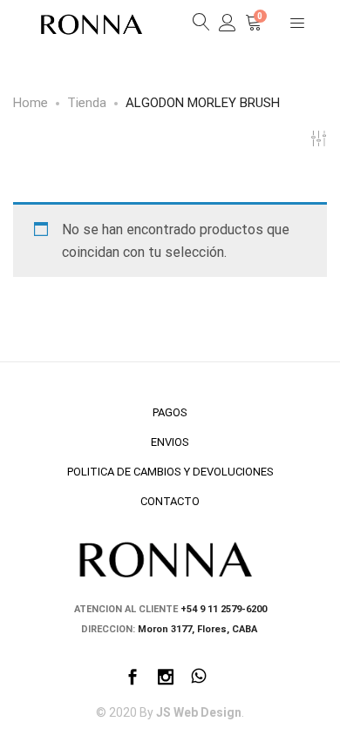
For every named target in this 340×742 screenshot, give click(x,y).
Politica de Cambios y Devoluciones (170, 471)
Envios (170, 442)
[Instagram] (165, 678)
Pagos (170, 412)
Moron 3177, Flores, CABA (199, 629)
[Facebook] (132, 678)
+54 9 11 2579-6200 (223, 609)
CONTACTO (170, 501)
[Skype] (199, 678)
